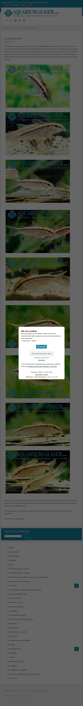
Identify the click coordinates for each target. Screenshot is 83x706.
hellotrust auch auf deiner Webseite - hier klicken (42, 366)
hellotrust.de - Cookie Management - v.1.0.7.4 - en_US (41, 377)
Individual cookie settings (41, 357)
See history (41, 360)
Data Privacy (39, 374)
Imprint (46, 374)
